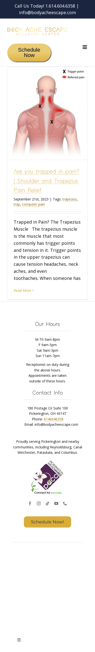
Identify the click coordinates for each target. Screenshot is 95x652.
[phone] (65, 503)
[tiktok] (47, 503)
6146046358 (53, 419)
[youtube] (56, 503)
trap (17, 204)
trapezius (69, 199)
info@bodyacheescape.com (47, 12)
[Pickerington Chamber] (47, 461)
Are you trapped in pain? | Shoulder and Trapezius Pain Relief (46, 181)
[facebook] (30, 503)
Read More (22, 290)
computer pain (33, 204)
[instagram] (39, 503)
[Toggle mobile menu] (85, 47)
